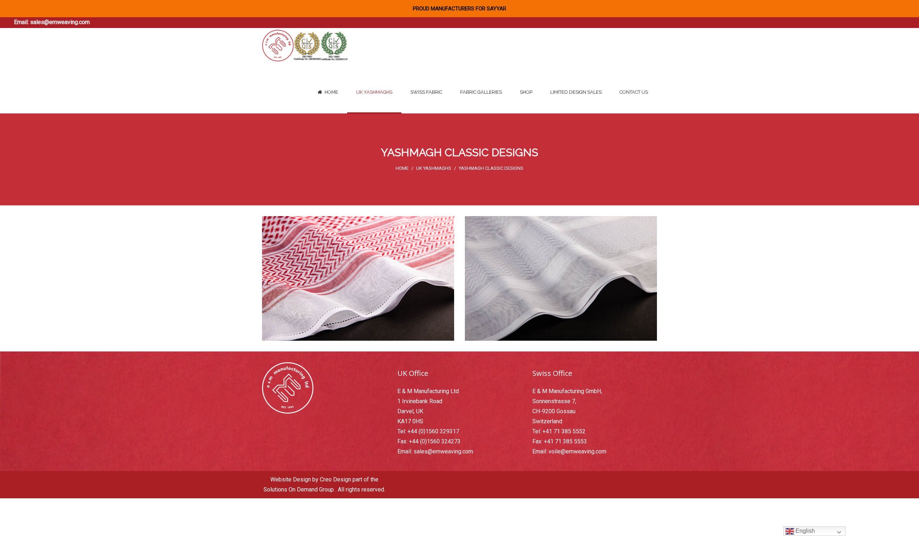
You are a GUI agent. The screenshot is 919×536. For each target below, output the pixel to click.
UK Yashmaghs (433, 168)
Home (402, 168)
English (804, 531)
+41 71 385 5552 (564, 431)
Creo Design (335, 479)
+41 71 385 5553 (565, 441)
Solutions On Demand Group (298, 489)
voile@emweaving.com (577, 451)
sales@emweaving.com (60, 22)
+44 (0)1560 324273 (435, 441)
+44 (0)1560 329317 (433, 431)
